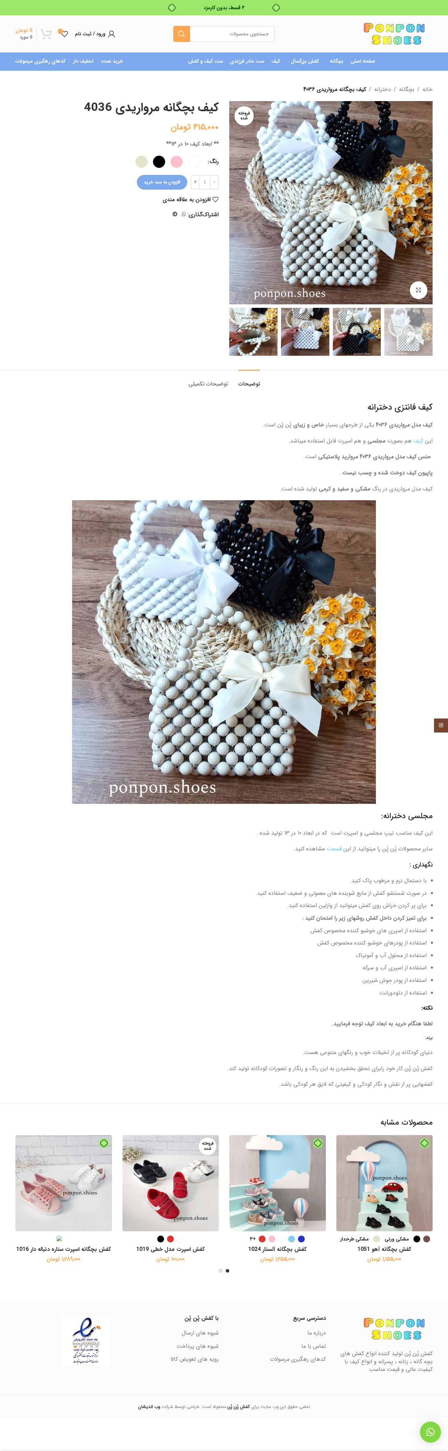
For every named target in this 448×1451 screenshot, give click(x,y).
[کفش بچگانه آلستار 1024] (277, 1183)
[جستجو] (181, 34)
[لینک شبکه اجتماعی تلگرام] (175, 214)
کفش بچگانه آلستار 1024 (277, 1249)
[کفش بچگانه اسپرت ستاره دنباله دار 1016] (63, 1183)
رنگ (214, 161)
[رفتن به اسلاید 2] (220, 1271)
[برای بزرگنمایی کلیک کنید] (418, 290)
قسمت (334, 848)
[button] (424, 331)
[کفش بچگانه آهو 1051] (384, 1183)
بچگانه (406, 89)
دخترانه (382, 89)
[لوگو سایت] (394, 33)
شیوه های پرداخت (197, 1346)
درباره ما (316, 1333)
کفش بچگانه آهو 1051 (384, 1249)
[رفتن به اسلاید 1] (227, 1271)
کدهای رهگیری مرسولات (298, 1359)
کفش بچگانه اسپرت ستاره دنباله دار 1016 (63, 1249)
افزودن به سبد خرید (162, 182)
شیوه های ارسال (200, 1333)
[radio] (194, 162)
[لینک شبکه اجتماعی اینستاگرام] (441, 725)
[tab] (249, 380)
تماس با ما (313, 1346)
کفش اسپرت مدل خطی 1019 (170, 1249)
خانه (427, 89)
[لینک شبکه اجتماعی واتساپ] (184, 214)
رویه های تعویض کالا (194, 1359)
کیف (418, 441)
